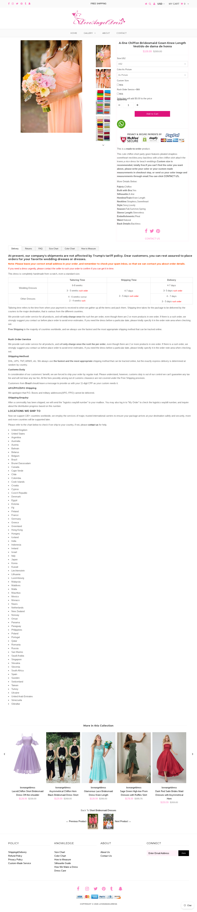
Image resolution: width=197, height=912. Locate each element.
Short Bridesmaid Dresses (103, 810)
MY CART (177, 3)
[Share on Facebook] (146, 232)
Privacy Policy (15, 859)
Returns (28, 248)
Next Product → (123, 821)
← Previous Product (76, 821)
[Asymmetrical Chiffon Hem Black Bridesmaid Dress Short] (63, 782)
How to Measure (88, 248)
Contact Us (106, 855)
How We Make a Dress (66, 867)
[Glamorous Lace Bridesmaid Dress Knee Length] (98, 782)
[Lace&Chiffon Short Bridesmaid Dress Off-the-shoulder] (28, 773)
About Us (105, 852)
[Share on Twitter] (152, 232)
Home (73, 33)
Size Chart (53, 248)
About (106, 33)
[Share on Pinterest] (158, 232)
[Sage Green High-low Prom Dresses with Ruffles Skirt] (134, 782)
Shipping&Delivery (17, 852)
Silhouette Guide (62, 863)
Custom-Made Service (19, 863)
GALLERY (88, 33)
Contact (122, 33)
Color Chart (70, 248)
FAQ (40, 248)
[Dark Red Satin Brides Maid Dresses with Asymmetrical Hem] (169, 782)
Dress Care (60, 870)
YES (121, 85)
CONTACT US (171, 176)
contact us (93, 424)
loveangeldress (108, 904)
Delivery (15, 248)
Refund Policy (15, 855)
